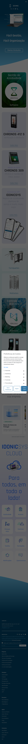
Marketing (7, 376)
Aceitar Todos (24, 388)
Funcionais (7, 379)
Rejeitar (17, 388)
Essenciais (7, 370)
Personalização (8, 383)
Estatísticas (8, 373)
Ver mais (6, 367)
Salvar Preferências (8, 388)
